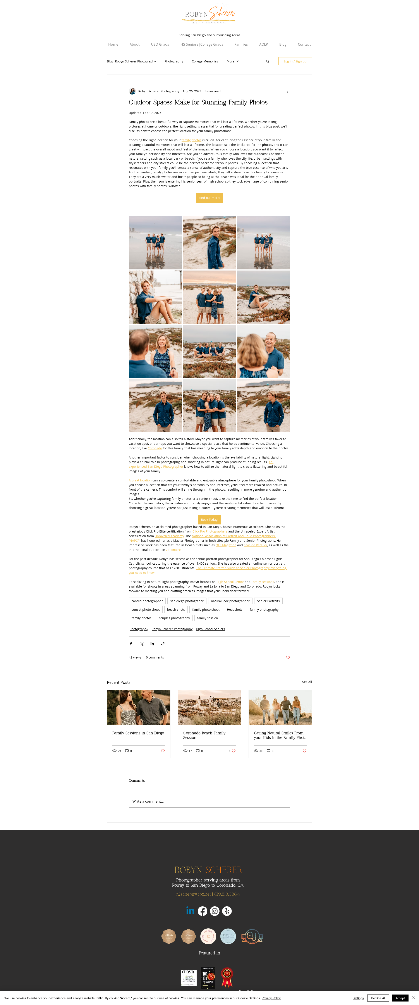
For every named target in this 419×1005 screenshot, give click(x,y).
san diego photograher (187, 601)
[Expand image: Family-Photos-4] (176, 276)
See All (307, 682)
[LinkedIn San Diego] (190, 911)
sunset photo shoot (146, 609)
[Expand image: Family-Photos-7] (176, 331)
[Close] (413, 998)
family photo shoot (206, 609)
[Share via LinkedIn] (152, 644)
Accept (400, 998)
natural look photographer (230, 601)
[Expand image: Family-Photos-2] (230, 222)
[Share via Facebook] (131, 644)
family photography (264, 609)
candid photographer (147, 601)
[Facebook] (202, 911)
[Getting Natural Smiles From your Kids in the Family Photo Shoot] (280, 707)
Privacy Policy (271, 998)
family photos (141, 618)
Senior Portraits (268, 601)
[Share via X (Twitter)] (141, 644)
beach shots (176, 609)
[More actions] (287, 91)
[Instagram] (215, 911)
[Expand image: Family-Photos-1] (176, 222)
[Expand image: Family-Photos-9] (285, 331)
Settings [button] (358, 998)
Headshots (234, 609)
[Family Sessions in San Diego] (138, 707)
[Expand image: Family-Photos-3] (285, 222)
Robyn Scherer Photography (172, 629)
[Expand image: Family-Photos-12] (285, 385)
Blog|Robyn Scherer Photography (131, 61)
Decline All (378, 998)
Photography (174, 61)
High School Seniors (210, 629)
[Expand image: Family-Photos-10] (176, 385)
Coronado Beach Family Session (204, 735)
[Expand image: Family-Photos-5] (230, 276)
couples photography (174, 618)
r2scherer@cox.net (193, 894)
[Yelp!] (227, 911)
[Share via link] (163, 644)
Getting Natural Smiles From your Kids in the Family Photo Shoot (280, 735)
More (230, 61)
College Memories (205, 61)
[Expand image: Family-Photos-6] (285, 276)
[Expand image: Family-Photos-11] (230, 385)
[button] (268, 61)
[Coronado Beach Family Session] (209, 707)
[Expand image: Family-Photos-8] (230, 331)
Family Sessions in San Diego (138, 733)
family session (207, 618)
